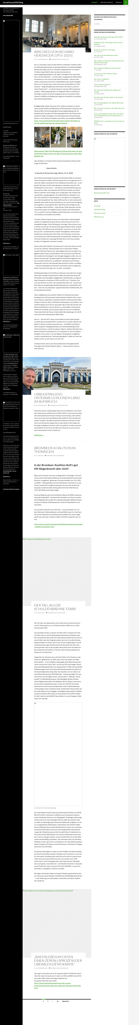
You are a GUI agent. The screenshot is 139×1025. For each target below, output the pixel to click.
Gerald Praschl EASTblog (13, 2)
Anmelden (97, 206)
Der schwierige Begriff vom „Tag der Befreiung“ (109, 103)
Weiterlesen (7, 243)
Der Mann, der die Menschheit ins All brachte (108, 97)
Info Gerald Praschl (9, 156)
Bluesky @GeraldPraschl (101, 193)
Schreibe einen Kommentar (60, 59)
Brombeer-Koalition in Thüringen (55, 450)
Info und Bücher (8, 15)
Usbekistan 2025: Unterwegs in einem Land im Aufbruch (57, 398)
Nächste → (66, 1001)
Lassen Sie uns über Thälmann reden (105, 73)
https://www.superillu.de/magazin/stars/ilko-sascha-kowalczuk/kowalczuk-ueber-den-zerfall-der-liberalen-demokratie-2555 (57, 985)
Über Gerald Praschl (106, 2)
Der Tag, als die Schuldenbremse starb (55, 607)
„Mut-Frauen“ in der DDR (10, 325)
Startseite (94, 2)
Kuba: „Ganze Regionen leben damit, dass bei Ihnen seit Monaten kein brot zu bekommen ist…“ (109, 114)
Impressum (119, 2)
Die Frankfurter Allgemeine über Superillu (107, 68)
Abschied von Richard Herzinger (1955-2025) (54, 53)
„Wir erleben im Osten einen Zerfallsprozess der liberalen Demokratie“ (58, 960)
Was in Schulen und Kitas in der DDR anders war (109, 108)
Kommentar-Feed (99, 213)
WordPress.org (99, 217)
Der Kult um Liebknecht (101, 79)
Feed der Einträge (99, 209)
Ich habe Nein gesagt (9, 392)
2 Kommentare (13, 394)
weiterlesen (39, 435)
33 (57, 1001)
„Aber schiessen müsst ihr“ (102, 84)
